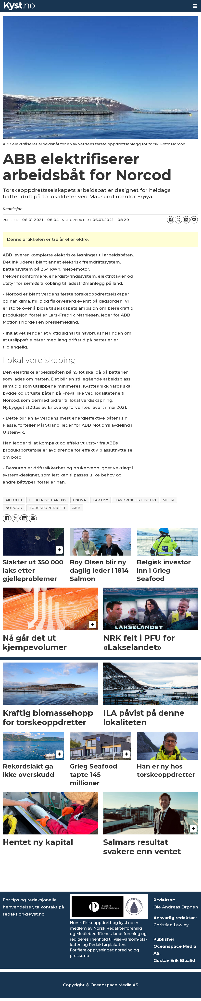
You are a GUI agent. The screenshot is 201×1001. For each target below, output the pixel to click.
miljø (169, 500)
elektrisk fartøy (48, 500)
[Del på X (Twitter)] (178, 219)
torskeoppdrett (47, 508)
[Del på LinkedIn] (186, 219)
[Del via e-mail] (194, 219)
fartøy (100, 500)
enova (79, 500)
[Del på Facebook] (170, 219)
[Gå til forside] (94, 6)
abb (76, 508)
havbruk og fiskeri (135, 500)
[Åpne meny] (194, 6)
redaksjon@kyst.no (23, 914)
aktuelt (14, 500)
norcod (14, 508)
